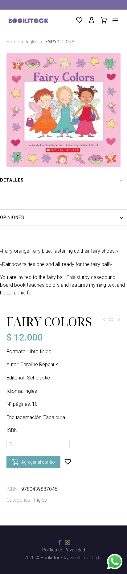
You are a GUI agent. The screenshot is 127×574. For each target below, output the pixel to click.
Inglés (32, 41)
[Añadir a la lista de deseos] (68, 462)
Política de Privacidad (63, 550)
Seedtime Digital (86, 557)
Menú (115, 20)
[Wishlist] (79, 20)
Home (12, 41)
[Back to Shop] (111, 319)
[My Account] (91, 20)
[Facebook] (59, 542)
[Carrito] (104, 20)
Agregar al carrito (33, 462)
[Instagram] (67, 542)
